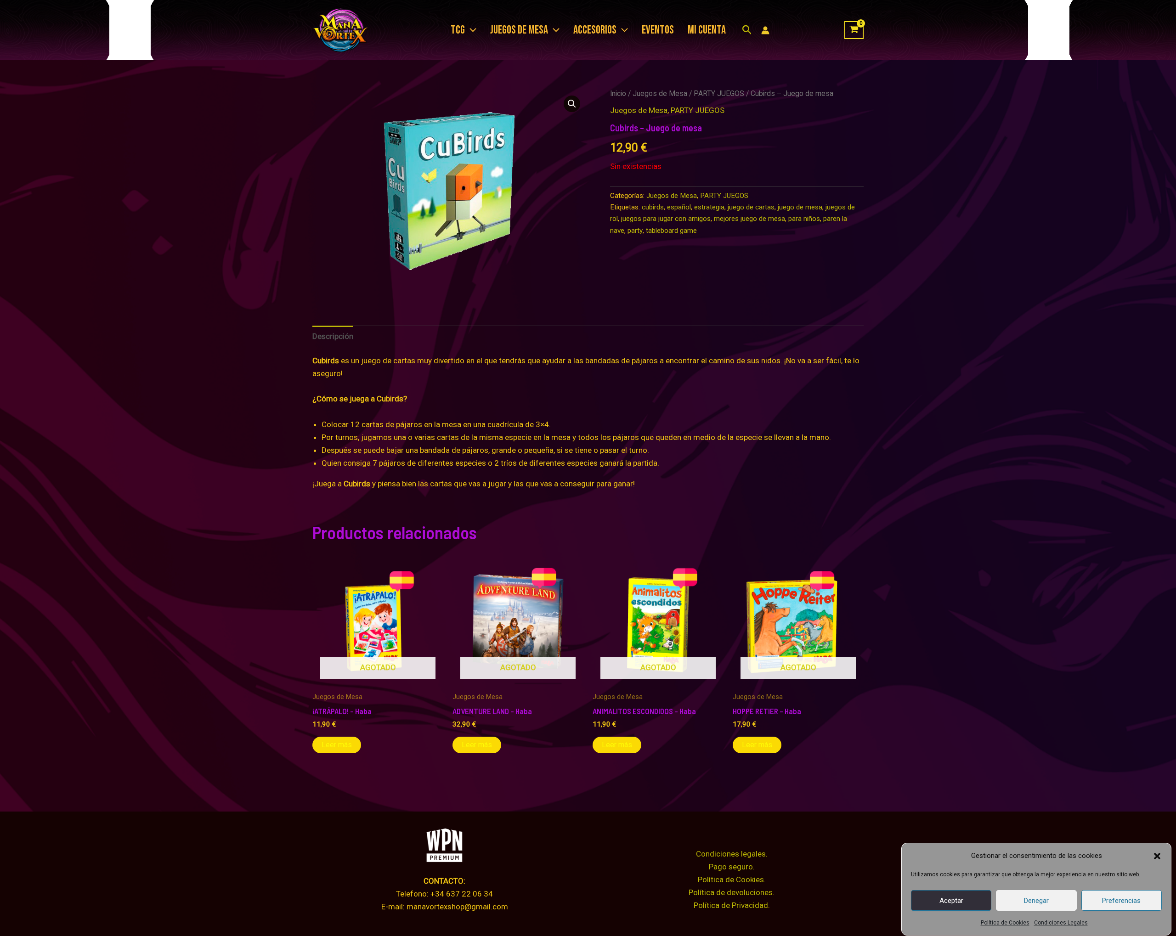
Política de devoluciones (731, 892)
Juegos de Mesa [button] (519, 30)
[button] (1157, 856)
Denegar (1036, 901)
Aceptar (951, 901)
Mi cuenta (707, 30)
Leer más (337, 744)
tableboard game (671, 230)
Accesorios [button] (594, 30)
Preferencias (1121, 901)
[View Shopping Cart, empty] (854, 30)
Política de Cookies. (732, 879)
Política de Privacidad (731, 905)
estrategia (709, 207)
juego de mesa (800, 207)
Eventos (658, 30)
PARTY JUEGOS (719, 93)
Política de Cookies (1005, 923)
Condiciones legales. (732, 853)
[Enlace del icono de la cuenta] (765, 30)
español (679, 207)
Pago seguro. (732, 866)
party (635, 230)
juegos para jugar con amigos (666, 218)
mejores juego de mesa (749, 218)
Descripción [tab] (332, 336)
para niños (804, 218)
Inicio (618, 93)
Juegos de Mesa (660, 93)
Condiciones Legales (1061, 923)
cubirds (653, 207)
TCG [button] (458, 30)
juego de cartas (751, 207)
